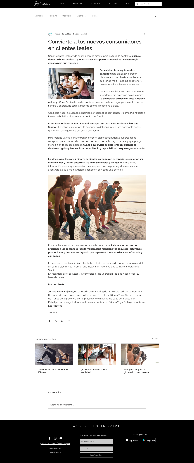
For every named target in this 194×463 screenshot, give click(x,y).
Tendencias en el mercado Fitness (53, 371)
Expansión (81, 16)
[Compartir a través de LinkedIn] (62, 321)
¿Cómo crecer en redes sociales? (94, 371)
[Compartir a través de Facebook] (49, 321)
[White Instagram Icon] (55, 438)
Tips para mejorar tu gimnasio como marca (136, 371)
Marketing (53, 16)
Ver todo (155, 339)
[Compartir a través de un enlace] (69, 321)
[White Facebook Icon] (49, 438)
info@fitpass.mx (55, 449)
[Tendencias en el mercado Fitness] (54, 354)
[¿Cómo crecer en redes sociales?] (97, 354)
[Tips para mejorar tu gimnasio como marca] (140, 354)
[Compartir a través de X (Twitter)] (56, 321)
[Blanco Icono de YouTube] (61, 438)
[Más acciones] (144, 33)
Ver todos (39, 16)
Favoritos (94, 16)
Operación (66, 16)
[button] (155, 16)
